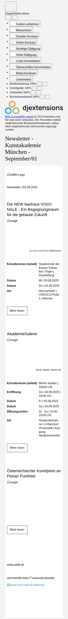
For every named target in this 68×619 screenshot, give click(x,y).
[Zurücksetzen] (8, 17)
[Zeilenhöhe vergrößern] (38, 92)
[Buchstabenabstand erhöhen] (47, 97)
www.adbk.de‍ (15, 564)
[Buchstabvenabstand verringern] (42, 97)
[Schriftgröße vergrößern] (39, 88)
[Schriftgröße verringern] (34, 88)
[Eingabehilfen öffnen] (11, 6)
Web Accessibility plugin (19, 116)
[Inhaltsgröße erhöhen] (45, 84)
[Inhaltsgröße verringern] (39, 84)
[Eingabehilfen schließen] (15, 18)
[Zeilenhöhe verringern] (33, 92)
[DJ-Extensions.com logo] (34, 113)
